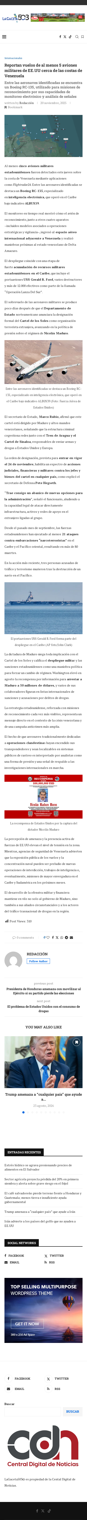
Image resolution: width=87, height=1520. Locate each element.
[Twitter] (64, 36)
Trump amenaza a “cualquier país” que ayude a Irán (39, 1211)
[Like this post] (48, 937)
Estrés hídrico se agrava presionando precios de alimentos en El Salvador (38, 1167)
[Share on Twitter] (57, 937)
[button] (8, 1074)
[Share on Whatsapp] (61, 937)
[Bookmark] (82, 36)
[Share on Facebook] (53, 937)
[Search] (77, 36)
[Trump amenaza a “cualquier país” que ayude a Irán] (43, 1062)
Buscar (9, 1404)
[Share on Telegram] (66, 937)
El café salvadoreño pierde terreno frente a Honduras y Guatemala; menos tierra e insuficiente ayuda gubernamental (42, 1197)
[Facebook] (60, 36)
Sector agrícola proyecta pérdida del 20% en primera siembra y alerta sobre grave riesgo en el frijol (41, 1181)
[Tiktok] (70, 36)
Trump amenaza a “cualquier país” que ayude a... (43, 1096)
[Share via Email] (71, 937)
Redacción (26, 103)
